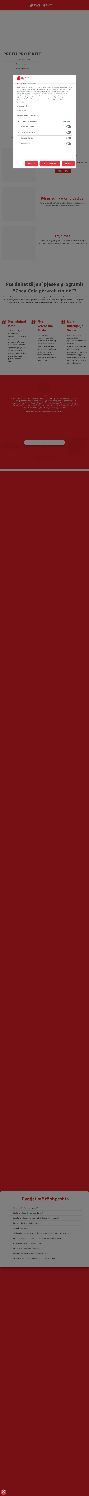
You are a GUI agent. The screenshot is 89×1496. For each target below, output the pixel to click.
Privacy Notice (21, 106)
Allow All (68, 163)
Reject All (31, 163)
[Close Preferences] (3, 1492)
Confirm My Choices (49, 163)
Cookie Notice (21, 110)
